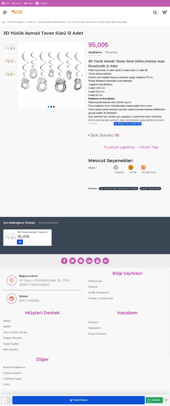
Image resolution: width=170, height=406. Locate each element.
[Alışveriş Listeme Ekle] (166, 400)
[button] (20, 75)
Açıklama (95, 52)
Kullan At (31, 22)
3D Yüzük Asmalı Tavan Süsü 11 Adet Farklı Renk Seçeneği (33, 232)
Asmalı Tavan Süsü (150, 188)
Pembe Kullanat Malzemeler (51, 22)
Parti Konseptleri (16, 22)
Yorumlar (111, 52)
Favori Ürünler (48, 222)
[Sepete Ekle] (20, 242)
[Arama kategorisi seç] (155, 12)
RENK (91, 167)
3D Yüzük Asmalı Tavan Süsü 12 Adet (118, 188)
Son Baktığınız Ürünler (19, 222)
